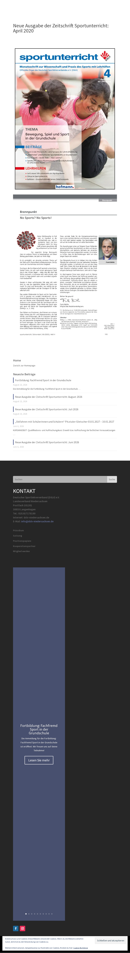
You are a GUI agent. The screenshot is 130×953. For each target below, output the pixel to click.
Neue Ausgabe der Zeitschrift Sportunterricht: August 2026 (48, 396)
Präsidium (18, 530)
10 (51, 913)
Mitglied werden (21, 551)
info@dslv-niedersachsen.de (37, 521)
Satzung (17, 535)
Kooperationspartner (24, 546)
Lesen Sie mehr (39, 760)
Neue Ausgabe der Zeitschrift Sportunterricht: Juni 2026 (47, 442)
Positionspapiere (22, 540)
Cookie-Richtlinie (80, 948)
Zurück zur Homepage (24, 365)
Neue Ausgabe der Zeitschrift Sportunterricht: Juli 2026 (46, 409)
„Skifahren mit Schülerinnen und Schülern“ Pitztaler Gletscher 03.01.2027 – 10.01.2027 (64, 421)
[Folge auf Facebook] (15, 928)
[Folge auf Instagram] (22, 928)
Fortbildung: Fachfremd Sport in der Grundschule (43, 380)
